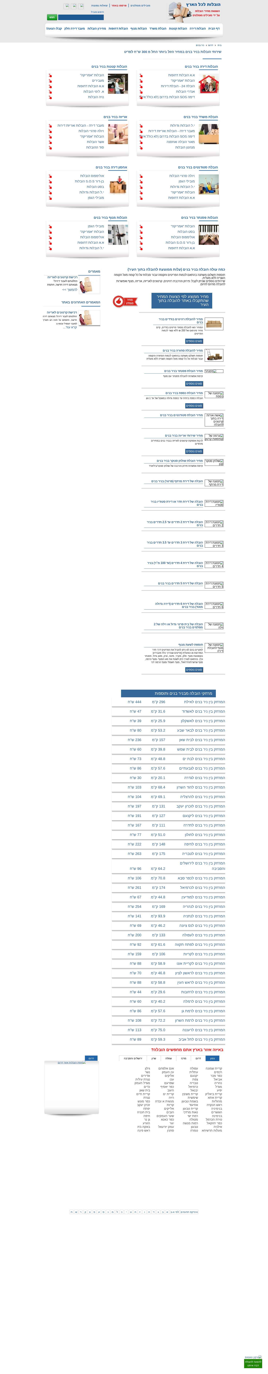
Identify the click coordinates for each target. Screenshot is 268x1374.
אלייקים (169, 1108)
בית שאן (144, 1090)
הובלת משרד (157, 28)
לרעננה (175, 1168)
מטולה (193, 1119)
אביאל (218, 1079)
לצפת (161, 1192)
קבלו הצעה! (54, 28)
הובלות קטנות (178, 28)
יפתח (146, 1108)
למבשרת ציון (219, 1200)
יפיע (219, 1090)
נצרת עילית (142, 1079)
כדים (147, 1086)
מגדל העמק (142, 1083)
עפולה (194, 1068)
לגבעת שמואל (218, 1179)
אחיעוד (193, 1105)
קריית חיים (143, 1094)
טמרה (194, 1130)
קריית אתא (215, 1097)
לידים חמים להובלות (75, 1201)
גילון (147, 1068)
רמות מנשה (190, 1123)
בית (220, 45)
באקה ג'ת (143, 1127)
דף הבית (214, 28)
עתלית (193, 1072)
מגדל (218, 1086)
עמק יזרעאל (166, 1127)
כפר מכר (216, 1076)
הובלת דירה (79, 1178)
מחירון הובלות (97, 28)
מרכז (183, 1058)
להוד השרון (159, 1168)
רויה (171, 1097)
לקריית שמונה (172, 1196)
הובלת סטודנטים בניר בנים (198, 167)
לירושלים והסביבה (221, 1194)
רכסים (218, 1072)
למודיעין (221, 1182)
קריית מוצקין (190, 1094)
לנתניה (175, 1160)
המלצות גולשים (78, 1160)
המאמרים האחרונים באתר (80, 302)
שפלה (168, 1058)
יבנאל (194, 1090)
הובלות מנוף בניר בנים (110, 217)
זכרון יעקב (143, 1105)
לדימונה (113, 1185)
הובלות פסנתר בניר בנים (199, 217)
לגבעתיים (221, 1164)
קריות (170, 1105)
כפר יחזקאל (214, 1123)
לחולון (222, 1171)
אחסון (67, 1178)
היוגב (170, 1090)
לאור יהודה (220, 1175)
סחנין (170, 1130)
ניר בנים (200, 45)
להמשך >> (69, 290)
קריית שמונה (214, 1068)
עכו (172, 1079)
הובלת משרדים (63, 1181)
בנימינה (217, 1116)
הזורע (146, 1123)
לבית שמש (206, 1192)
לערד (114, 1189)
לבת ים (207, 1171)
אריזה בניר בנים (115, 117)
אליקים (169, 1076)
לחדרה (175, 1185)
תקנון (67, 1164)
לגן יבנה (127, 1171)
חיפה (146, 1116)
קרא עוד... (70, 327)
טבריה (194, 1083)
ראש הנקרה (214, 1105)
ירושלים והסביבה (133, 1058)
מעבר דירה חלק (74, 28)
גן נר (147, 1119)
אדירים (145, 1076)
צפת (195, 1079)
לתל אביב (220, 1160)
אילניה (218, 1127)
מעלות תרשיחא (212, 1130)
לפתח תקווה (205, 1164)
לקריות (161, 1178)
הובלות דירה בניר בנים (201, 66)
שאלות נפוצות (99, 5)
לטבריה (160, 1189)
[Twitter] (73, 6)
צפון (212, 1058)
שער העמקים (165, 1116)
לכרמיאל (174, 1192)
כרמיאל (193, 1086)
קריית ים (168, 1094)
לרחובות (127, 1160)
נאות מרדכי (190, 1112)
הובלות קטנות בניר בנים (109, 66)
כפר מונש (144, 1101)
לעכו (162, 1185)
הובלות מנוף (139, 28)
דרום (210, 45)
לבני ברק (221, 1168)
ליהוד (208, 1175)
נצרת (146, 1097)
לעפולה (160, 1181)
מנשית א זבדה (164, 1101)
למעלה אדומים (204, 1196)
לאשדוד (127, 1181)
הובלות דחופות (118, 28)
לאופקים (127, 1189)
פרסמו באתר (119, 5)
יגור (172, 1123)
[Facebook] (66, 6)
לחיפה (175, 1178)
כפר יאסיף (167, 1086)
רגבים (170, 1112)
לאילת (128, 1192)
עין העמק (168, 1072)
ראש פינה (143, 1130)
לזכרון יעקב (173, 1189)
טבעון (194, 1127)
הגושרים (216, 1112)
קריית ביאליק (213, 1094)
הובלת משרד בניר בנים (201, 117)
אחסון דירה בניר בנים (111, 167)
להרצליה (160, 1160)
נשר (147, 1072)
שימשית (193, 1097)
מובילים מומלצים (140, 5)
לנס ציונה (127, 1168)
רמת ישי (193, 1116)
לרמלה (114, 1160)
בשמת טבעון (190, 1101)
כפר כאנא (167, 1119)
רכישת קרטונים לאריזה (62, 277)
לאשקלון (113, 1181)
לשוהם (114, 1168)
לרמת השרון (172, 1164)
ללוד (129, 1164)
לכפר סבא (159, 1164)
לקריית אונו (206, 1179)
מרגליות (217, 1101)
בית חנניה (143, 1112)
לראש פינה (159, 1196)
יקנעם (194, 1076)
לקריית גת (127, 1185)
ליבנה (114, 1164)
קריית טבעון (190, 1108)
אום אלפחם (166, 1068)
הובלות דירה (198, 28)
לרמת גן (207, 1160)
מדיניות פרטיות (78, 1164)
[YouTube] (81, 6)
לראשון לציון (205, 1168)
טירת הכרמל (214, 1119)
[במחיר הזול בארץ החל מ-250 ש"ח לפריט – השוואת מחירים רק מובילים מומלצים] (194, 12)
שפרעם (169, 1083)
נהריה (218, 1083)
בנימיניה (216, 1108)
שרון (154, 1058)
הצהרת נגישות (78, 1168)
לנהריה (175, 1181)
